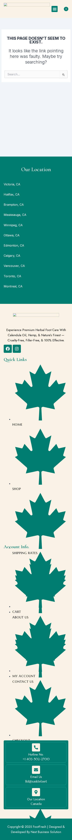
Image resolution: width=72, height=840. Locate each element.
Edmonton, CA (14, 245)
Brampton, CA (14, 204)
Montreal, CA (13, 286)
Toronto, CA (12, 276)
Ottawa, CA (12, 235)
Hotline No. (36, 754)
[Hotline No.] (36, 747)
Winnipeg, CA (13, 225)
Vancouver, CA (14, 266)
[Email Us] (36, 770)
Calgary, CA (12, 255)
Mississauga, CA (15, 215)
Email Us (36, 777)
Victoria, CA (12, 184)
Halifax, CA (12, 194)
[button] (55, 9)
